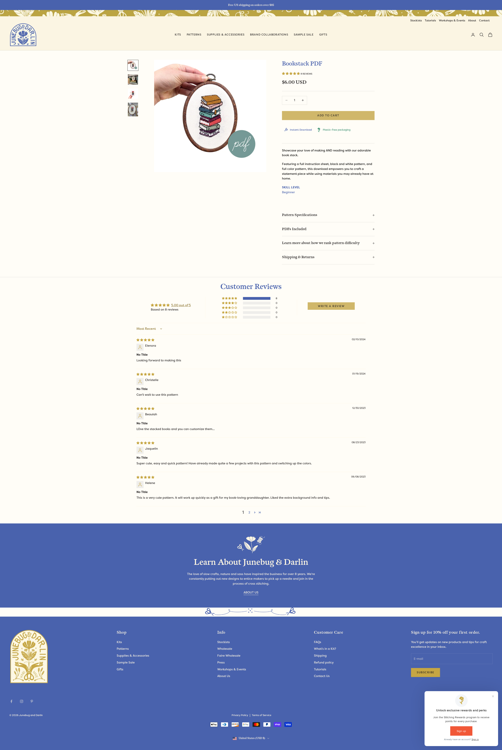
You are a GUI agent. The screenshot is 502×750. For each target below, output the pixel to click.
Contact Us (322, 676)
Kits (178, 34)
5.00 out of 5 (181, 305)
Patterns (194, 34)
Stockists (416, 20)
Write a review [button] (331, 306)
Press (221, 662)
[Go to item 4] (132, 109)
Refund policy (324, 662)
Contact (484, 20)
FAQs (317, 642)
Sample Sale (304, 34)
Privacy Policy (240, 715)
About (472, 20)
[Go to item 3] (132, 93)
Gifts (323, 34)
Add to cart (328, 115)
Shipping (320, 656)
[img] (145, 340)
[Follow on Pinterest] (32, 701)
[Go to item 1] (132, 65)
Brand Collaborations (269, 34)
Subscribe (425, 672)
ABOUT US (251, 592)
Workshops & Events (452, 20)
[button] (291, 74)
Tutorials (430, 20)
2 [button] (249, 512)
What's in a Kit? (325, 649)
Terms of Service (261, 715)
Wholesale (224, 649)
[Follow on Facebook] (11, 701)
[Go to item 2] (132, 79)
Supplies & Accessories (225, 34)
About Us (223, 676)
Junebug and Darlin (31, 715)
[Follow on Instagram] (22, 701)
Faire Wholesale (228, 656)
